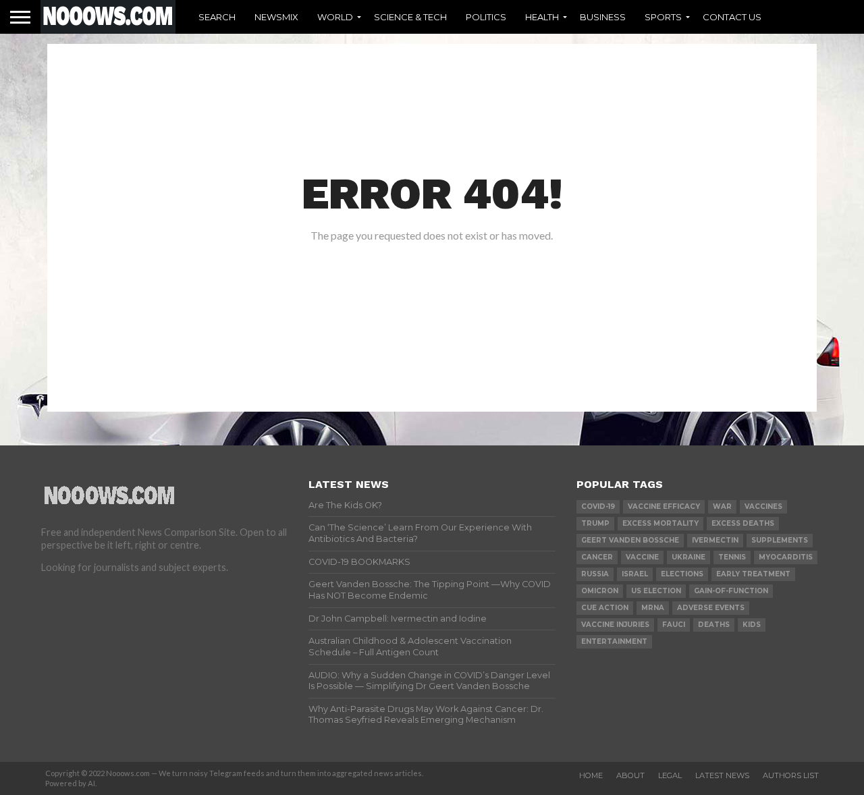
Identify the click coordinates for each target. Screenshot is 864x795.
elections (682, 574)
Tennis (732, 557)
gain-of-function (731, 590)
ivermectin (715, 540)
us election (656, 590)
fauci (673, 624)
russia (595, 574)
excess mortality (660, 523)
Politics (486, 16)
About (630, 775)
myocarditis (786, 557)
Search (217, 16)
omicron (599, 590)
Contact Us (732, 16)
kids (751, 624)
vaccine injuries (615, 624)
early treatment (753, 574)
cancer (597, 557)
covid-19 (598, 506)
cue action (604, 607)
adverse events (711, 607)
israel (635, 574)
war (722, 506)
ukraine (688, 557)
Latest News (722, 775)
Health (542, 16)
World (335, 16)
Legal (670, 775)
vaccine (642, 557)
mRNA (652, 607)
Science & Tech (410, 16)
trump (595, 523)
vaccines (763, 506)
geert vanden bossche (630, 540)
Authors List (791, 775)
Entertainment (614, 641)
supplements (779, 540)
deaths (714, 624)
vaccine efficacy (664, 506)
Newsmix (276, 16)
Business (603, 16)
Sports (663, 16)
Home (591, 775)
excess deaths (742, 523)
